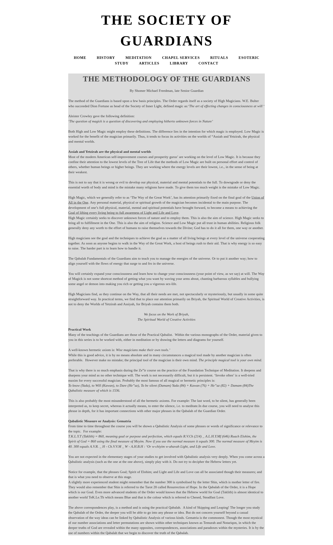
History (106, 58)
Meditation (138, 58)
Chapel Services (181, 58)
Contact (208, 63)
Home (80, 58)
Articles (149, 63)
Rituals (219, 58)
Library (179, 63)
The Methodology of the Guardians (166, 78)
